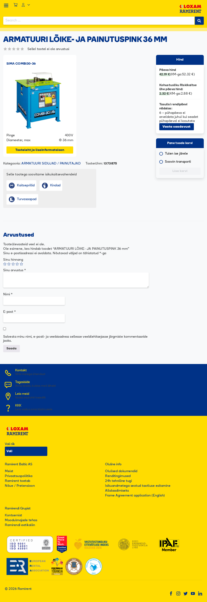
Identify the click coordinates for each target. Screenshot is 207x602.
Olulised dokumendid (121, 471)
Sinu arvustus (14, 270)
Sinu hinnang (13, 260)
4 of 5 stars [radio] (17, 264)
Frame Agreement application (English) (135, 495)
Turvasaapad (27, 199)
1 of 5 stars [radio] (4, 264)
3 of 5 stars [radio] (13, 264)
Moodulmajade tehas (21, 520)
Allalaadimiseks (117, 490)
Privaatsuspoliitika (19, 476)
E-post (9, 312)
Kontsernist (13, 515)
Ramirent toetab (17, 481)
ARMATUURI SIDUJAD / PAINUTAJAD (51, 163)
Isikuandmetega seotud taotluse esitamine (137, 486)
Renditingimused (118, 476)
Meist (9, 471)
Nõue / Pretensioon (20, 486)
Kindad (55, 185)
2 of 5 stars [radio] (9, 264)
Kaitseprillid (26, 185)
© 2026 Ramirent (18, 589)
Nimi (8, 294)
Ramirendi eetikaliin (20, 525)
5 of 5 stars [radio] (21, 264)
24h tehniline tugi (118, 481)
